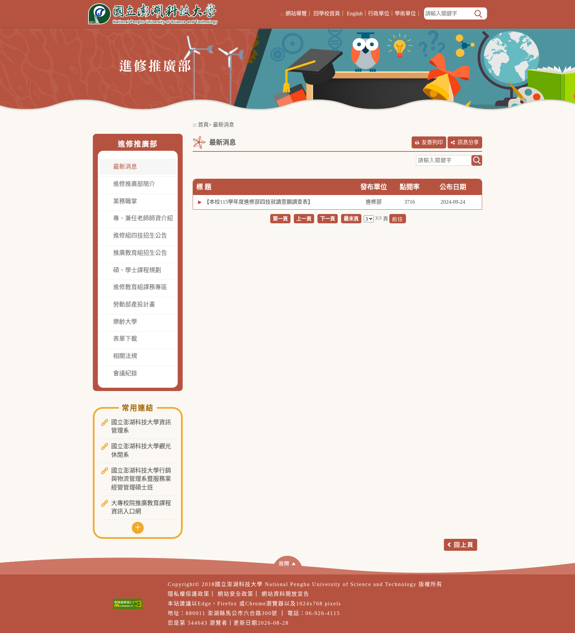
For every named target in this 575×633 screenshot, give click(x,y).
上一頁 (303, 218)
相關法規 (125, 356)
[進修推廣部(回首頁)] (155, 65)
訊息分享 (468, 142)
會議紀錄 (125, 373)
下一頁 (327, 218)
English (355, 13)
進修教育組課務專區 (140, 287)
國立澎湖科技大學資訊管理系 (141, 426)
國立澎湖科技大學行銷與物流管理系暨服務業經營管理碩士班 (141, 479)
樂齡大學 (125, 321)
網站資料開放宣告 (285, 594)
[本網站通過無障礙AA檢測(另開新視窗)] (128, 604)
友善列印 (432, 142)
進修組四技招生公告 (140, 235)
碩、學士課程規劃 (137, 270)
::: (282, 13)
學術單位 (405, 13)
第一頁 (280, 218)
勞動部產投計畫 (134, 304)
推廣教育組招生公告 (140, 253)
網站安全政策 (236, 594)
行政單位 (378, 13)
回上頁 (464, 544)
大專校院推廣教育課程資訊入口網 (141, 507)
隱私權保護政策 (189, 594)
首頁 (203, 124)
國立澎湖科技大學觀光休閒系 (141, 450)
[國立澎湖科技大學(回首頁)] (153, 14)
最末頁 (351, 218)
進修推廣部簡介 (134, 184)
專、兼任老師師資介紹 (143, 218)
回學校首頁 (326, 13)
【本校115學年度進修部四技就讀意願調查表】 (258, 202)
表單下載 (125, 338)
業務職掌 (125, 201)
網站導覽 (296, 13)
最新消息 (125, 166)
